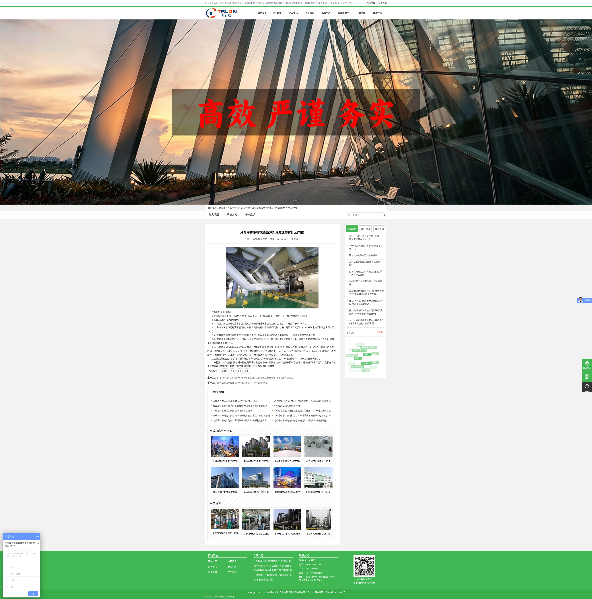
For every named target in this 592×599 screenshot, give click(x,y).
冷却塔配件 (343, 13)
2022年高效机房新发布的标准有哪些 (365, 283)
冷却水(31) (353, 363)
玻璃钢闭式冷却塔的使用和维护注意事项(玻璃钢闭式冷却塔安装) (366, 292)
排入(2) (374, 366)
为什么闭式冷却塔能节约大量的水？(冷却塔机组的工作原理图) (366, 322)
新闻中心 (326, 13)
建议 (232, 371)
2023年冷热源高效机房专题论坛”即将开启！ (366, 247)
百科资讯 (309, 13)
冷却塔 (224, 371)
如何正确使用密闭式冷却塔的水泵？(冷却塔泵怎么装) (242, 382)
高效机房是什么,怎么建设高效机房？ (364, 263)
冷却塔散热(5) (371, 360)
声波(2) (359, 370)
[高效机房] (296, 112)
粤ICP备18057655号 (335, 592)
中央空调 (250, 214)
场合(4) (367, 346)
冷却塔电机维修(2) (358, 347)
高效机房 (224, 358)
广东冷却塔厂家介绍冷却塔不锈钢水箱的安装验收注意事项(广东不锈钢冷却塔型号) (256, 377)
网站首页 (262, 13)
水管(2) (353, 354)
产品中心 (293, 13)
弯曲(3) (375, 350)
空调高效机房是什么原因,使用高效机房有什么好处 (365, 273)
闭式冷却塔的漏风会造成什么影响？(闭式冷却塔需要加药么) (366, 302)
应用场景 (277, 13)
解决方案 (232, 214)
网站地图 (371, 2)
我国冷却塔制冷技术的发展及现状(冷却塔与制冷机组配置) (240, 405)
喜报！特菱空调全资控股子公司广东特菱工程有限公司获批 (366, 237)
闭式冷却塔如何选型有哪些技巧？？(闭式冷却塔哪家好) (300, 420)
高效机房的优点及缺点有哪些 (363, 255)
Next (3, 112)
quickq (231, 597)
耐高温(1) (360, 362)
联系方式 (382, 2)
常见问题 (245, 207)
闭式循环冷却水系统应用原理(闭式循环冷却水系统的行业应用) (365, 312)
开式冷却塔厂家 (221, 597)
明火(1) (366, 368)
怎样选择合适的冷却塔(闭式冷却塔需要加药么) (235, 400)
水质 (246, 371)
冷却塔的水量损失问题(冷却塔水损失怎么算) (234, 410)
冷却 (239, 371)
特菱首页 (223, 207)
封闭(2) (362, 354)
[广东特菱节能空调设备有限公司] (221, 16)
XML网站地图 (316, 592)
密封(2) (367, 372)
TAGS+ (379, 332)
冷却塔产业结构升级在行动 (287, 405)
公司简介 (361, 13)
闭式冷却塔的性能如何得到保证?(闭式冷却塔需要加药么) (240, 420)
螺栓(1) (370, 352)
